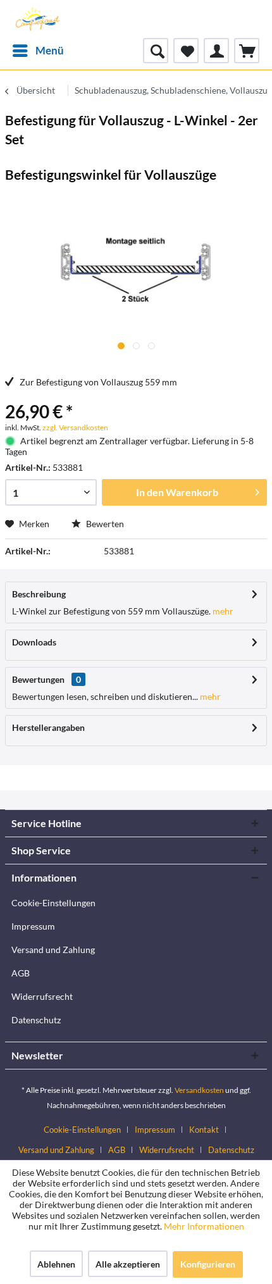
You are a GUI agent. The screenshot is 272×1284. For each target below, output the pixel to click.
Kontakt (204, 1130)
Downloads (34, 642)
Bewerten (104, 523)
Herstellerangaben (48, 727)
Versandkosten (199, 1090)
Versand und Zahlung (53, 949)
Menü (49, 50)
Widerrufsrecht (42, 996)
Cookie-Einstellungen (53, 902)
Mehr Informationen (204, 1226)
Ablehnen (56, 1264)
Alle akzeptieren (128, 1264)
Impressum (33, 926)
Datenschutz (36, 1019)
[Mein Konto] (216, 50)
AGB (20, 973)
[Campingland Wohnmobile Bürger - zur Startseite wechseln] (36, 19)
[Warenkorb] (246, 50)
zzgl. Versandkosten (75, 427)
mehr (222, 611)
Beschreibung (39, 594)
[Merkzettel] (186, 50)
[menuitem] (37, 50)
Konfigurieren (207, 1264)
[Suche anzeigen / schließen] (155, 50)
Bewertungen (38, 679)
